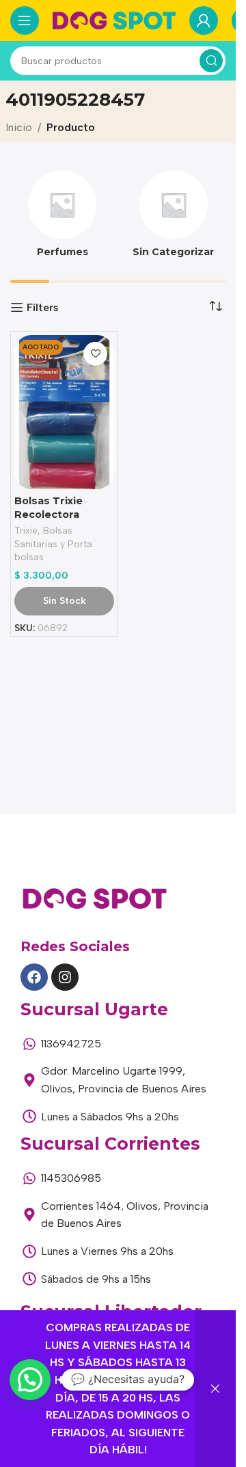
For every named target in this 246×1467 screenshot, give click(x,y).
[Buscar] (211, 60)
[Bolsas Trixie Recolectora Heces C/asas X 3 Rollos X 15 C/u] (64, 412)
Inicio (18, 127)
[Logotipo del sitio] (114, 19)
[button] (30, 1379)
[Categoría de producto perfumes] (62, 218)
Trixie (26, 530)
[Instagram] (65, 977)
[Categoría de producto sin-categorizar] (174, 218)
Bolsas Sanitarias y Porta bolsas (53, 543)
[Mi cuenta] (203, 20)
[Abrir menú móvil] (24, 20)
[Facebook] (34, 977)
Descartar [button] (215, 1389)
